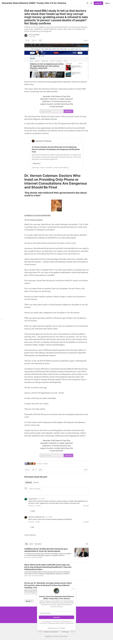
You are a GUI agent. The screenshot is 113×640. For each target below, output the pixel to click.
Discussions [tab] (38, 544)
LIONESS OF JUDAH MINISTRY (37, 215)
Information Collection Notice (56, 623)
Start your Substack (52, 632)
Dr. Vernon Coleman (35, 220)
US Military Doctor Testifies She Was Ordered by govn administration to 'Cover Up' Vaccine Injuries (46, 550)
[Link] (21, 181)
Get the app (65, 632)
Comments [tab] (28, 482)
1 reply (32, 527)
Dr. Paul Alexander (34, 34)
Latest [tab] (31, 544)
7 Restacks (45, 463)
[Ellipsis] (87, 498)
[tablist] (32, 482)
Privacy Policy (69, 623)
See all (28, 601)
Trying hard (31, 499)
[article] (56, 554)
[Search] (87, 3)
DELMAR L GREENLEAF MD (36, 517)
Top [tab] (26, 544)
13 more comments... (30, 535)
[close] (73, 588)
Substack (47, 636)
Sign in (107, 3)
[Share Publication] (91, 3)
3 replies (32, 511)
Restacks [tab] (36, 482)
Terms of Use (65, 621)
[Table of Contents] (2, 320)
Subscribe (98, 3)
